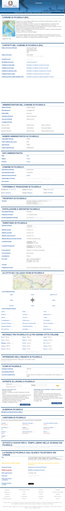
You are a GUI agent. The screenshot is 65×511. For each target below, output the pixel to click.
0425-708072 (30, 55)
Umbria (58, 494)
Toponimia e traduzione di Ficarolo (21, 187)
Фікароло (29, 192)
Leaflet (32, 289)
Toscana (58, 489)
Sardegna (41, 496)
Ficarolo (18, 21)
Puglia (41, 494)
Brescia (45, 349)
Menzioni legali (7, 506)
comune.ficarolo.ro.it (32, 62)
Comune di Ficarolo (13, 167)
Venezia (45, 346)
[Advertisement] (32, 90)
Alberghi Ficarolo (12, 409)
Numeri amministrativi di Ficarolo (20, 136)
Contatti (25, 506)
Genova (45, 340)
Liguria (24, 494)
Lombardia (24, 496)
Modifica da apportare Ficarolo (36, 470)
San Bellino (25, 329)
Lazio (24, 492)
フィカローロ (12, 189)
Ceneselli (24, 314)
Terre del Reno (5, 329)
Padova (24, 349)
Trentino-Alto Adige (58, 492)
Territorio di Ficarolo (14, 223)
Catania (3, 346)
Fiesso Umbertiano (48, 323)
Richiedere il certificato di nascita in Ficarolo (38, 65)
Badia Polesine (47, 329)
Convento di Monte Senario (50, 423)
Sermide (3, 423)
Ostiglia (3, 436)
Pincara (45, 326)
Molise (41, 489)
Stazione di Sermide (27, 423)
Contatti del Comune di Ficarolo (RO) (22, 45)
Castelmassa (25, 320)
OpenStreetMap (43, 289)
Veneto (28, 158)
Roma (2, 337)
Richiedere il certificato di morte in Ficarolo (37, 68)
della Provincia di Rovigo (37, 21)
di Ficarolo (43, 3)
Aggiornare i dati (6, 38)
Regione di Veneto (19, 12)
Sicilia (41, 498)
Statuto (28, 175)
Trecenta (24, 317)
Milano (24, 337)
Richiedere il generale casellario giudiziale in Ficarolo (40, 76)
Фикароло (8, 192)
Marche (24, 498)
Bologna (3, 343)
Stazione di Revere (27, 431)
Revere (45, 431)
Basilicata (7, 492)
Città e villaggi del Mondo (35, 506)
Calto (44, 311)
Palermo (24, 340)
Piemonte (41, 492)
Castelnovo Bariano (27, 326)
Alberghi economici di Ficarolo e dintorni (11, 412)
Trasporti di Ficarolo (14, 198)
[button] (15, 276)
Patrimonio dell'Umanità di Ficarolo (22, 357)
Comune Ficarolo (37, 12)
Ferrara (25, 28)
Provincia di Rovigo (28, 12)
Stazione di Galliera (48, 427)
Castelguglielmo (5, 320)
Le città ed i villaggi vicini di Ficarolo (23, 273)
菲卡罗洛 (50, 192)
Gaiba (36, 26)
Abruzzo (7, 490)
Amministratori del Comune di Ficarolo (23, 105)
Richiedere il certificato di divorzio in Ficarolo (38, 74)
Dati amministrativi (12, 153)
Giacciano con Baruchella (29, 323)
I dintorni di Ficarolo (14, 417)
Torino (2, 340)
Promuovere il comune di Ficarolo (37, 467)
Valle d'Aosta (57, 496)
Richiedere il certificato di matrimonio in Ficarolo (39, 71)
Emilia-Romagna (7, 498)
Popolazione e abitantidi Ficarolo (21, 209)
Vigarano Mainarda (6, 326)
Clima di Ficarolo (11, 366)
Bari (44, 343)
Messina (3, 349)
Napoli (45, 337)
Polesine (3, 431)
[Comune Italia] (10, 7)
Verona (24, 346)
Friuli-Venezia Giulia (24, 489)
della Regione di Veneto (52, 21)
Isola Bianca (4, 427)
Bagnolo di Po (42, 26)
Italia (28, 155)
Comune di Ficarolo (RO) (15, 17)
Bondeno (11, 305)
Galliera (24, 427)
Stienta (3, 317)
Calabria (7, 494)
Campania (7, 496)
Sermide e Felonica (6, 323)
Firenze (24, 343)
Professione (9, 384)
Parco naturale (5, 181)
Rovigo (28, 161)
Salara (33, 26)
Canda (45, 317)
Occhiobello (46, 320)
